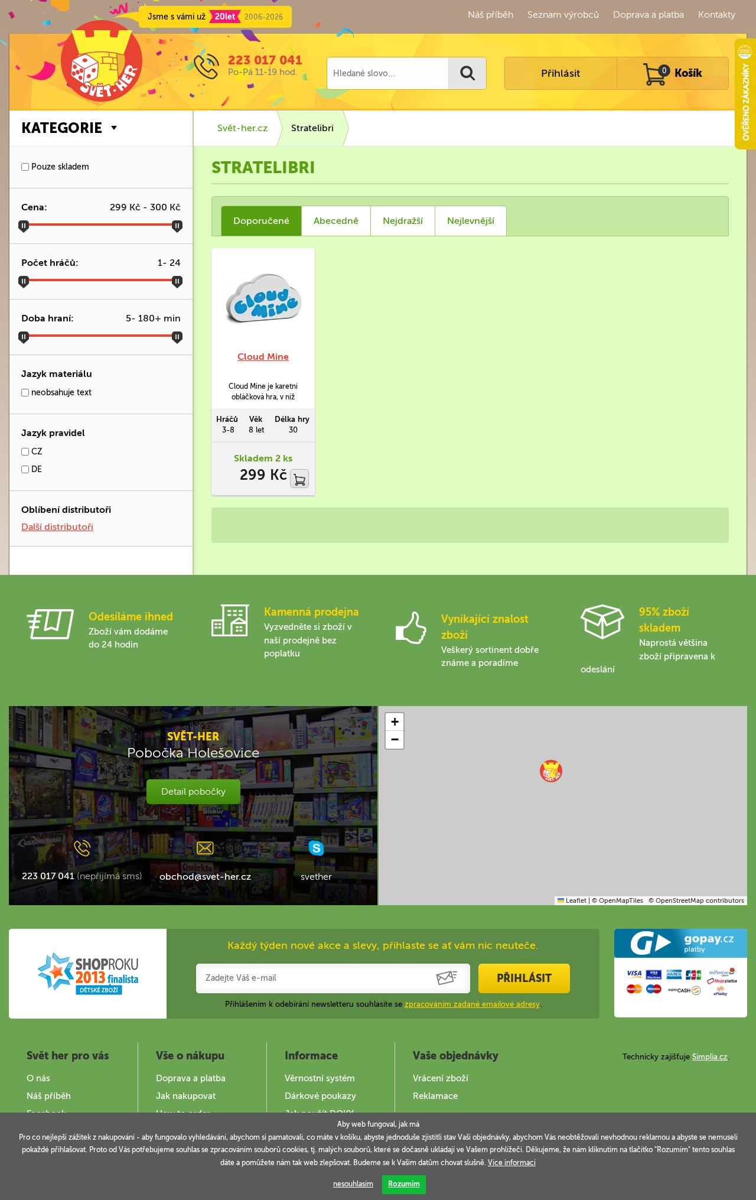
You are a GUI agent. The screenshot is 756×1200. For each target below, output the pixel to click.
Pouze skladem (59, 167)
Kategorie (61, 127)
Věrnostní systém (320, 1078)
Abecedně (336, 220)
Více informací (512, 1163)
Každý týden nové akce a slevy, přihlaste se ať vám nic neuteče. (383, 945)
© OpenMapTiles (617, 901)
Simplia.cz (710, 1056)
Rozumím (404, 1184)
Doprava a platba (648, 14)
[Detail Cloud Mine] (263, 299)
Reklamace (435, 1096)
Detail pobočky (193, 791)
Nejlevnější (470, 220)
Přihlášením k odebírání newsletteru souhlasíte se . (383, 1004)
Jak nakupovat (186, 1096)
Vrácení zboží (440, 1078)
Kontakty (716, 14)
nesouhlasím (353, 1184)
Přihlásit (560, 73)
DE (35, 469)
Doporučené (261, 220)
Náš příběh (490, 14)
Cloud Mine (263, 356)
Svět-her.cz (242, 128)
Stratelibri (312, 128)
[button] (551, 771)
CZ (36, 452)
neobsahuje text (60, 393)
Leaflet (575, 901)
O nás (38, 1078)
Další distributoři (57, 526)
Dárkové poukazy (320, 1096)
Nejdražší (403, 220)
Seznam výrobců (563, 14)
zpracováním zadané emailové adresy (472, 1004)
